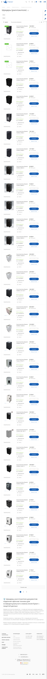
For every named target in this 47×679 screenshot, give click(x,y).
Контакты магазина (17, 641)
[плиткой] (39, 22)
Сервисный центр (16, 639)
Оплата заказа (5, 639)
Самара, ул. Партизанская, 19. (23, 659)
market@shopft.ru (24, 656)
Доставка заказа (6, 637)
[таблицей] (43, 22)
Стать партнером (16, 637)
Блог (3, 642)
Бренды (4, 644)
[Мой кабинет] (32, 2)
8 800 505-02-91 (23, 654)
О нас (14, 636)
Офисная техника (15, 7)
